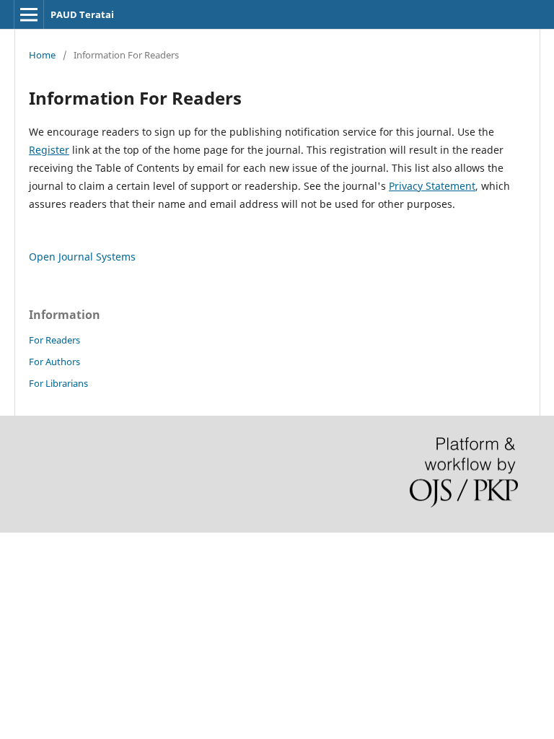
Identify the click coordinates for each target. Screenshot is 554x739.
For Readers (54, 339)
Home (42, 54)
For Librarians (58, 383)
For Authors (54, 361)
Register (49, 150)
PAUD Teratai (82, 14)
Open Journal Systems (82, 256)
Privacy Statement (432, 186)
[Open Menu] (28, 14)
